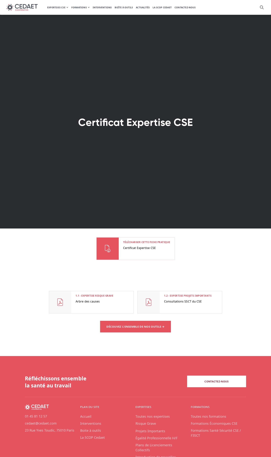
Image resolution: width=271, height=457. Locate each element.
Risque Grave (146, 423)
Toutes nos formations (208, 416)
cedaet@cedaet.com (41, 423)
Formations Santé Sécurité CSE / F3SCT (216, 433)
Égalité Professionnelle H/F (157, 438)
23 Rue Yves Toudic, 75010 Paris (49, 430)
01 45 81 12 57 (36, 416)
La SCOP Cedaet (92, 437)
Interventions (90, 423)
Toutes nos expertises (153, 416)
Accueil (85, 416)
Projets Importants (150, 431)
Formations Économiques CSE (214, 423)
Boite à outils (90, 430)
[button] (58, 7)
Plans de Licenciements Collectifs (154, 447)
